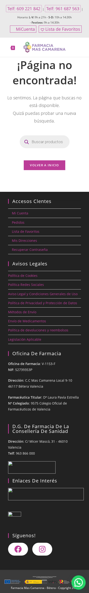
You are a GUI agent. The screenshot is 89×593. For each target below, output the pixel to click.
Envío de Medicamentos (27, 321)
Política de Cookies (22, 275)
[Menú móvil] (82, 47)
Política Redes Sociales (26, 284)
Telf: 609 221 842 (23, 8)
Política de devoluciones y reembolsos (38, 330)
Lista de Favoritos (62, 29)
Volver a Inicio (44, 165)
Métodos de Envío (22, 312)
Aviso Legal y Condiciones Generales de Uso (43, 294)
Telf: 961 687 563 (62, 8)
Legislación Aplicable (24, 339)
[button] (78, 582)
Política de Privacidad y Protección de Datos (42, 303)
